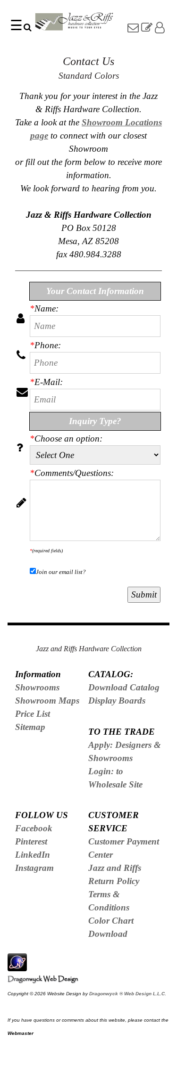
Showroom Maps (47, 700)
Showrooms (37, 687)
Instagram (34, 868)
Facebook (33, 828)
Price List (32, 714)
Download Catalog (124, 687)
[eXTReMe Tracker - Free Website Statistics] (17, 966)
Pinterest (31, 841)
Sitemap (30, 727)
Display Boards (116, 700)
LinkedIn (32, 855)
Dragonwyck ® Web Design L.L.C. (127, 993)
